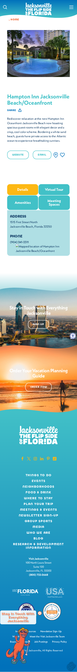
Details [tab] (22, 189)
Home (15, 19)
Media (38, 527)
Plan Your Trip (38, 504)
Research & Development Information (38, 546)
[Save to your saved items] (62, 155)
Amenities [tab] (23, 202)
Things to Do (39, 475)
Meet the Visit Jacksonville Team (47, 636)
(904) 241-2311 (19, 242)
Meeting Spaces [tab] (54, 202)
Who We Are (38, 533)
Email (42, 154)
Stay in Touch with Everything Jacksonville (18, 617)
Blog (38, 538)
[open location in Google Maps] (41, 248)
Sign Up (38, 324)
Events (38, 481)
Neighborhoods (38, 487)
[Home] (38, 9)
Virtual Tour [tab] (54, 189)
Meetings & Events (38, 510)
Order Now (38, 387)
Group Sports (38, 521)
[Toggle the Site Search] (5, 7)
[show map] (56, 155)
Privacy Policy (59, 641)
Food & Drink (38, 492)
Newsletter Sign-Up (38, 515)
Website (18, 154)
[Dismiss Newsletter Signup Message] (40, 613)
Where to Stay (38, 498)
